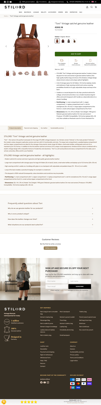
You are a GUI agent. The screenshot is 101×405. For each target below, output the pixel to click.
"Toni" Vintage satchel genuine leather (22, 16)
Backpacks (27, 12)
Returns (42, 363)
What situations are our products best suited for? (25, 225)
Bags (20, 12)
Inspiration (73, 12)
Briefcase (82, 323)
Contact (42, 366)
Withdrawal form (45, 358)
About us (73, 346)
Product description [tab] (15, 128)
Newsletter (43, 349)
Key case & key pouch (86, 330)
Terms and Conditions (76, 358)
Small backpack (65, 335)
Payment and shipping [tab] (31, 128)
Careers (72, 349)
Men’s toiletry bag (45, 335)
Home (6, 16)
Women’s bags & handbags (48, 326)
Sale (80, 12)
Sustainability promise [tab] (57, 128)
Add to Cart (76, 54)
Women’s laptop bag (46, 317)
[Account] (86, 7)
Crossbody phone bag (66, 330)
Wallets (43, 12)
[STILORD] (15, 7)
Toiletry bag (83, 311)
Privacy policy (74, 355)
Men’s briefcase (84, 326)
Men (66, 12)
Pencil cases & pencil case (87, 317)
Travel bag (63, 320)
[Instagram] (8, 2)
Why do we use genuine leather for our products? (25, 208)
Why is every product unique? (18, 214)
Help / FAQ (43, 360)
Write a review (50, 248)
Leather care (44, 346)
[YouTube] (11, 2)
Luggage (36, 12)
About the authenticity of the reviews (75, 402)
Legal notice (74, 360)
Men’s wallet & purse (46, 323)
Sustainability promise (77, 352)
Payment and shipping (47, 352)
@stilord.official (45, 379)
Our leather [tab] (44, 128)
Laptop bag (63, 326)
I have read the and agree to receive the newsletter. (69, 290)
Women (60, 12)
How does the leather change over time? (22, 219)
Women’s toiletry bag (66, 323)
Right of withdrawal (46, 355)
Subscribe (80, 286)
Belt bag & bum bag (85, 320)
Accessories (52, 12)
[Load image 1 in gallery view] (27, 45)
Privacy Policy (63, 290)
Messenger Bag (45, 320)
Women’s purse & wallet (67, 317)
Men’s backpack (65, 311)
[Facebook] (5, 2)
